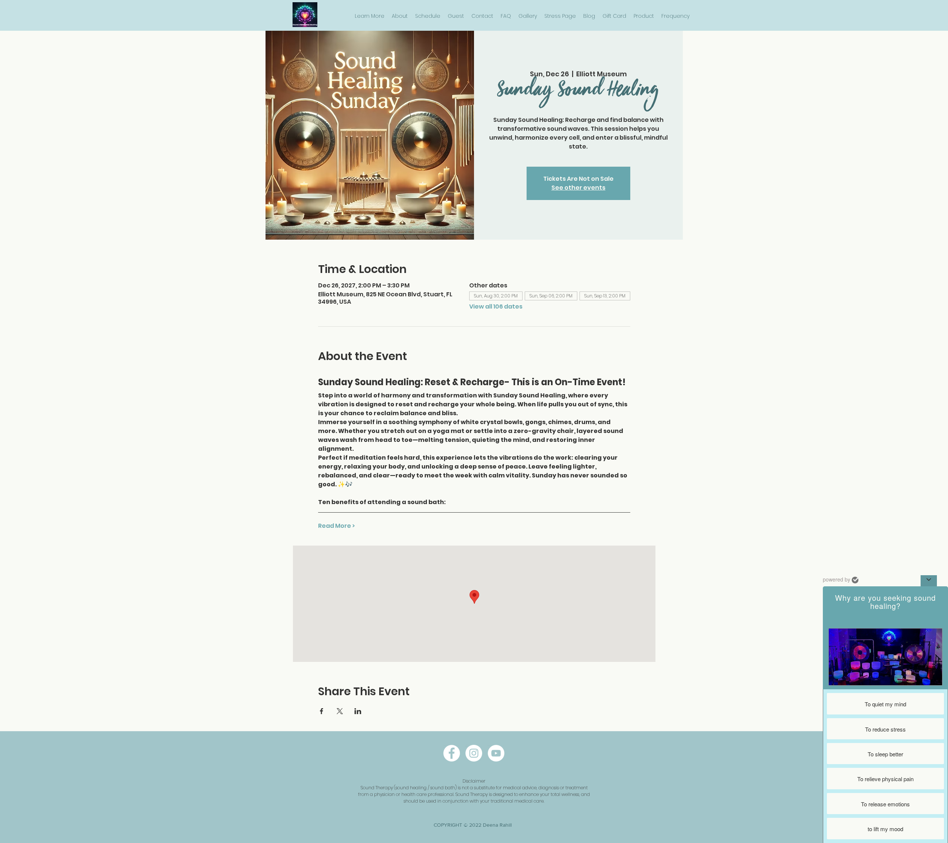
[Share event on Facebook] (321, 711)
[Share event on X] (339, 711)
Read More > (336, 526)
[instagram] (473, 753)
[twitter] (496, 753)
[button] (369, 16)
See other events (578, 187)
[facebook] (451, 753)
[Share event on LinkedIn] (357, 711)
